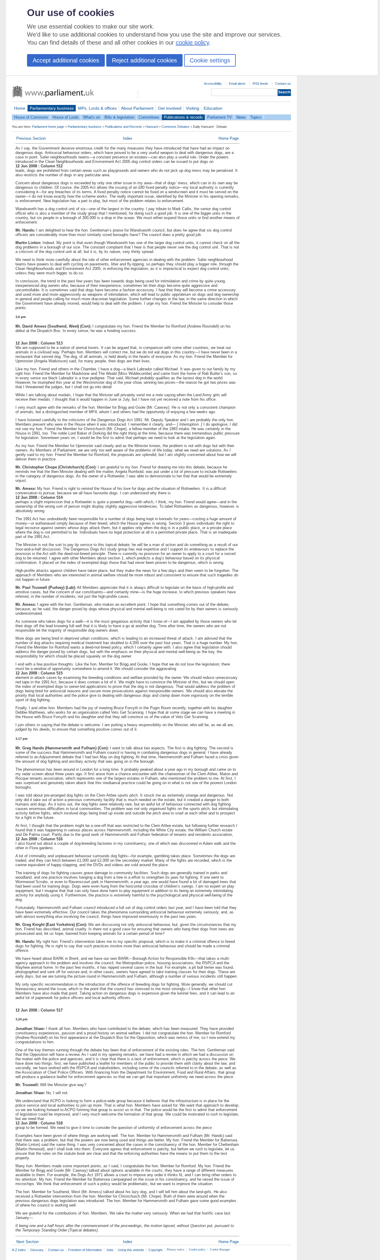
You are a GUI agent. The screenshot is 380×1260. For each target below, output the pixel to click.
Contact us (283, 83)
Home (19, 108)
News (241, 117)
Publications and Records (123, 126)
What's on (91, 117)
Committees (149, 117)
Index (127, 138)
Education (213, 108)
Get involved (169, 108)
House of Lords (66, 117)
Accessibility (213, 83)
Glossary (37, 1250)
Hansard (151, 126)
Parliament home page (48, 126)
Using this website (131, 1250)
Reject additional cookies (144, 60)
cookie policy (192, 42)
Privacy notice (175, 1249)
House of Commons (31, 117)
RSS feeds (260, 83)
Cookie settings (210, 60)
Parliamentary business (52, 108)
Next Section (27, 1241)
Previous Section (31, 138)
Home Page (228, 138)
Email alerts (237, 83)
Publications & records (183, 117)
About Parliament (137, 108)
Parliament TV (219, 117)
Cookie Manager (220, 1249)
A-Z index (19, 1250)
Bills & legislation (119, 117)
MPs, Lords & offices (97, 108)
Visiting (192, 108)
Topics (256, 117)
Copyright (155, 1250)
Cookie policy (197, 1249)
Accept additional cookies (66, 60)
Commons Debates (175, 126)
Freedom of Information (85, 1250)
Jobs (109, 1250)
